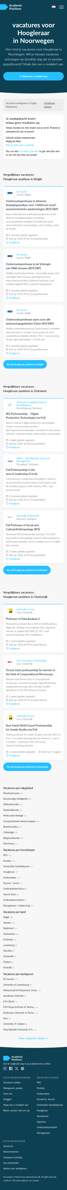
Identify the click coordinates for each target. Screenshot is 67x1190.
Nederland (10, 928)
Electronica (10, 843)
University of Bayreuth (28, 515)
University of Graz (25, 609)
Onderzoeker (11, 877)
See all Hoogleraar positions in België (25, 364)
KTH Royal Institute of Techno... (20, 1007)
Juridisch (7, 1180)
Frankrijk (8, 967)
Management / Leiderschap (18, 905)
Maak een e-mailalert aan (35, 76)
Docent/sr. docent (46, 1099)
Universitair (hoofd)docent (18, 866)
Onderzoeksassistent (14, 899)
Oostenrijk (27, 612)
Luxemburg (10, 945)
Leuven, (21, 194)
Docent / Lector (12, 883)
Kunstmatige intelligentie (17, 798)
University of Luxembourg (17, 984)
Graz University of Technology (31, 660)
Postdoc (9, 860)
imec (7, 1018)
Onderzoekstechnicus (15, 888)
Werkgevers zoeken (13, 1088)
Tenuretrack (42, 1116)
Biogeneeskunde (13, 838)
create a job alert (30, 151)
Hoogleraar (14, 242)
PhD (7, 855)
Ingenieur (41, 1121)
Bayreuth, (22, 518)
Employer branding (12, 1157)
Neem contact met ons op (16, 1110)
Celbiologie (10, 832)
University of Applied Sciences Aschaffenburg (32, 403)
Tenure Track (10, 894)
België (28, 194)
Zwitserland (10, 933)
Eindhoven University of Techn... (20, 1012)
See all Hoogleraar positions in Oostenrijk (27, 766)
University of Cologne (15, 1023)
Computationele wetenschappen (21, 821)
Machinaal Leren (13, 793)
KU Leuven (22, 191)
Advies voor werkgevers (15, 1168)
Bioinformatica (12, 826)
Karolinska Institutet (14, 995)
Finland (8, 961)
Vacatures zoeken (12, 1082)
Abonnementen (11, 1151)
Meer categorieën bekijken (32, 1038)
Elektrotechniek (12, 804)
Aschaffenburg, (24, 408)
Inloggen (7, 1099)
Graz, (19, 612)
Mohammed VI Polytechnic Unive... (22, 990)
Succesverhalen (11, 1162)
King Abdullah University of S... (19, 1029)
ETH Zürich (10, 1001)
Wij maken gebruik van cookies (25, 1180)
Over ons (7, 1093)
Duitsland (37, 408)
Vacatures (8, 1146)
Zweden (9, 922)
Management (43, 1132)
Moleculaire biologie (15, 815)
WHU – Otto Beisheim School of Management (33, 460)
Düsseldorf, (23, 464)
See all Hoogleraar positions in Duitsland (27, 570)
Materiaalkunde (12, 810)
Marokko (9, 950)
